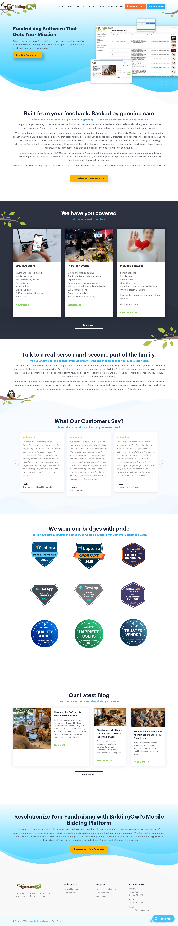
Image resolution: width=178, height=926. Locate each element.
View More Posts (89, 775)
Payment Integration (72, 889)
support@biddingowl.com (139, 910)
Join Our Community (27, 55)
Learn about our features (89, 849)
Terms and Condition (104, 893)
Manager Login (137, 6)
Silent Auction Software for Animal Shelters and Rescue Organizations (148, 735)
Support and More (116, 6)
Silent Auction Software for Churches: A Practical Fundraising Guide (110, 733)
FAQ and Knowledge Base (106, 889)
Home (61, 6)
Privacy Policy (101, 896)
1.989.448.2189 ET (136, 903)
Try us (101, 6)
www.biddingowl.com (38, 921)
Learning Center (70, 893)
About (91, 6)
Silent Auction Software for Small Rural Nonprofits (68, 714)
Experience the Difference (89, 178)
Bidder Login (157, 6)
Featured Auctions (76, 6)
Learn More (89, 325)
